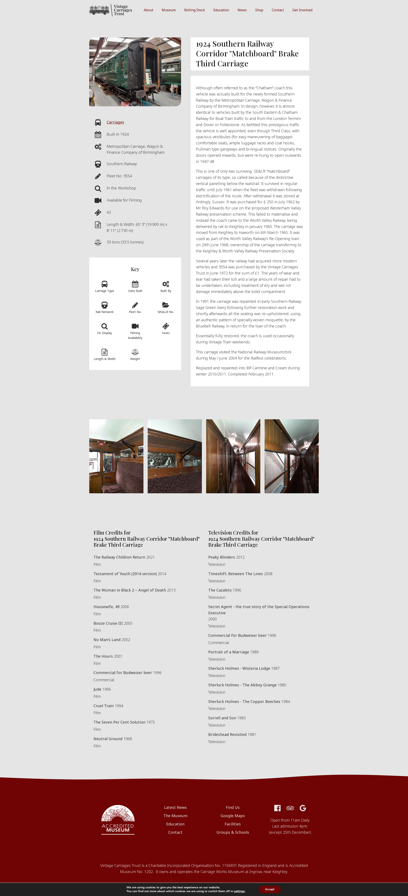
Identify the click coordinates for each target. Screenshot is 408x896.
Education (221, 10)
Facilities (233, 823)
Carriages (115, 122)
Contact (278, 10)
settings (239, 891)
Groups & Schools (233, 832)
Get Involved (302, 10)
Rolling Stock (194, 10)
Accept (269, 889)
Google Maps (233, 815)
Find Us (233, 807)
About (148, 10)
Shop (259, 10)
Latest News (175, 807)
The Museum (175, 815)
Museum (169, 10)
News (242, 10)
